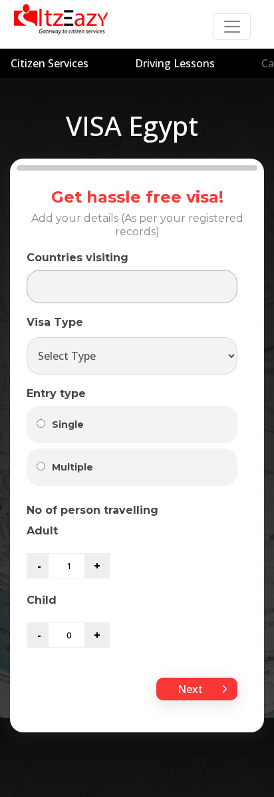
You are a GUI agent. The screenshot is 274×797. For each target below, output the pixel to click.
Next (192, 689)
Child (42, 600)
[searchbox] (41, 287)
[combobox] (132, 286)
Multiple (72, 467)
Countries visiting (77, 257)
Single (68, 424)
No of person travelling (92, 510)
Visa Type (55, 322)
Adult (42, 530)
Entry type (56, 393)
